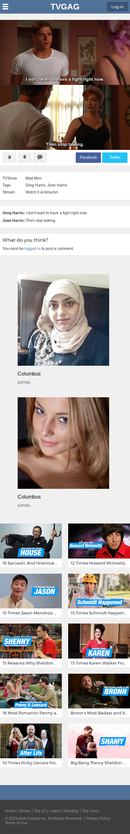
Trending (71, 811)
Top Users (90, 811)
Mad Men (34, 178)
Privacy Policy (98, 818)
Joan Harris (57, 185)
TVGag (65, 6)
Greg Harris (35, 185)
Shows (25, 811)
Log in (117, 6)
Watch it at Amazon (42, 192)
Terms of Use (16, 823)
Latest (54, 811)
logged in (33, 248)
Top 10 (40, 811)
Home (10, 811)
